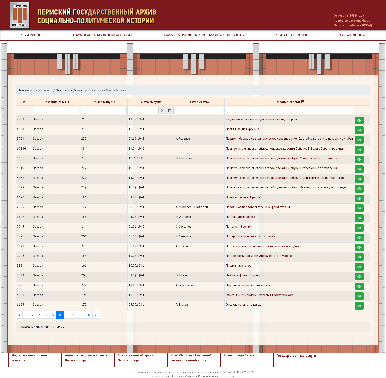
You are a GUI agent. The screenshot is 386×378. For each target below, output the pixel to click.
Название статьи (287, 102)
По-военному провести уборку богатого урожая (259, 256)
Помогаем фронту (238, 226)
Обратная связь (292, 35)
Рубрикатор (79, 90)
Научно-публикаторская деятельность (204, 35)
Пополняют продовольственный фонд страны (258, 207)
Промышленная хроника (242, 129)
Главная (24, 90)
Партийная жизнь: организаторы (248, 285)
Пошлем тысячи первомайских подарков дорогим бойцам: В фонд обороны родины (284, 148)
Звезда (61, 90)
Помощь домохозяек (240, 217)
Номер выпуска (104, 102)
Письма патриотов (239, 265)
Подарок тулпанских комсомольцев (250, 236)
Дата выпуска (151, 102)
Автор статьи (199, 102)
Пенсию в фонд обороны (243, 275)
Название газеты (56, 102)
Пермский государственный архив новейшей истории (85, 15)
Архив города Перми (239, 355)
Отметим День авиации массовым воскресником (259, 295)
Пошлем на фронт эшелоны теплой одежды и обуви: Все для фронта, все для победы (286, 187)
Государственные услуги (296, 355)
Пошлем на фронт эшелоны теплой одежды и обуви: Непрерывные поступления (281, 168)
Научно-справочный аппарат (102, 35)
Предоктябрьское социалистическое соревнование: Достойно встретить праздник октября (289, 138)
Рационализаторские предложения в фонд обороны (262, 119)
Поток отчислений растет (244, 197)
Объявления (352, 35)
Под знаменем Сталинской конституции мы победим (262, 246)
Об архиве (31, 35)
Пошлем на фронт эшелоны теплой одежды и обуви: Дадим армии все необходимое (285, 178)
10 (88, 315)
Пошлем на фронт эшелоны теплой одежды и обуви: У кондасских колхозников (281, 158)
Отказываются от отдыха (243, 304)
